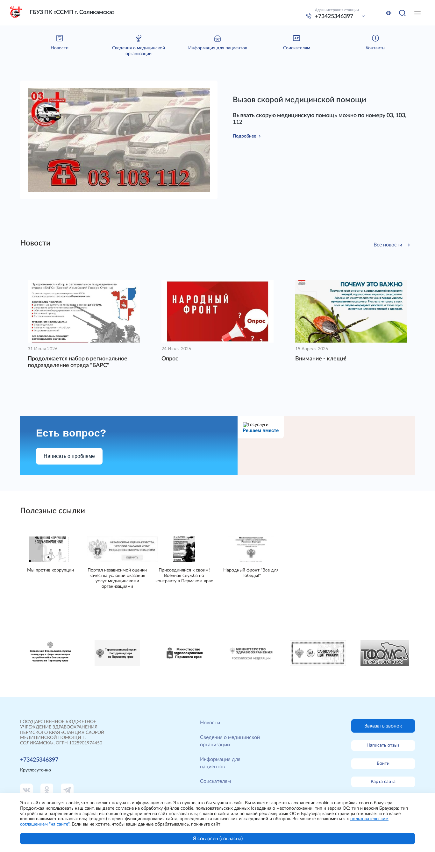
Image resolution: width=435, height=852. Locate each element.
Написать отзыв (383, 745)
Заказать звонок (383, 725)
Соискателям (215, 781)
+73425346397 (334, 16)
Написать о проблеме (69, 456)
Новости (210, 722)
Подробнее (244, 136)
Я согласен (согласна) (218, 838)
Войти (383, 763)
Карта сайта (383, 781)
